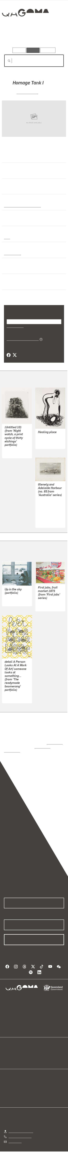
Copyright (54, 1148)
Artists (33, 38)
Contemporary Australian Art (22, 206)
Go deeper (54, 38)
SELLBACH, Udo (14, 449)
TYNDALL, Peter (14, 691)
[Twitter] (15, 355)
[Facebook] (9, 355)
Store (7, 1056)
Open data (10, 1048)
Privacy (39, 1148)
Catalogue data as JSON (21, 339)
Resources (48, 50)
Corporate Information (36, 1152)
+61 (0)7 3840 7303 (20, 1129)
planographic (12, 253)
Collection (25, 24)
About (38, 1052)
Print (7, 237)
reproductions (54, 739)
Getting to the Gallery (21, 1124)
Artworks (13, 38)
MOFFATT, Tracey (15, 594)
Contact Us (15, 1134)
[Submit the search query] (6, 60)
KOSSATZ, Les (27, 92)
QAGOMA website (14, 1052)
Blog (38, 1048)
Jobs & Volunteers (19, 1148)
